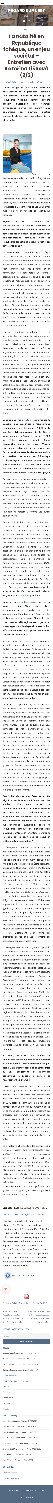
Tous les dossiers (10, 1472)
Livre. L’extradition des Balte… (15, 1426)
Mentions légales (27, 1497)
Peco (26, 29)
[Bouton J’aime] (6, 1289)
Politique (6, 1403)
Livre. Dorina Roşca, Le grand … (15, 1432)
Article (15, 1303)
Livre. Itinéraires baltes (12, 1454)
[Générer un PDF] (26, 1296)
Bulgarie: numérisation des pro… (16, 1353)
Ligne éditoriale (31, 1490)
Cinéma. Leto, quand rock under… (16, 1443)
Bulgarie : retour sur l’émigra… (15, 1359)
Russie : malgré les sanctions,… (15, 1364)
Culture (6, 1386)
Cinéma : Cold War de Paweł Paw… (17, 1449)
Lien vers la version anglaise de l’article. (23, 1214)
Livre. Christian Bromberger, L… (15, 1438)
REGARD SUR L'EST (26, 10)
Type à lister (24, 1303)
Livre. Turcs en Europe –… (13, 1460)
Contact (42, 1490)
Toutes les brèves (10, 1375)
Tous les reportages (11, 1478)
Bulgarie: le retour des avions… (15, 1370)
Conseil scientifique (16, 1490)
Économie (6, 1392)
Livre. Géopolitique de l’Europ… (15, 1421)
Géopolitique (8, 1398)
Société (43, 1303)
